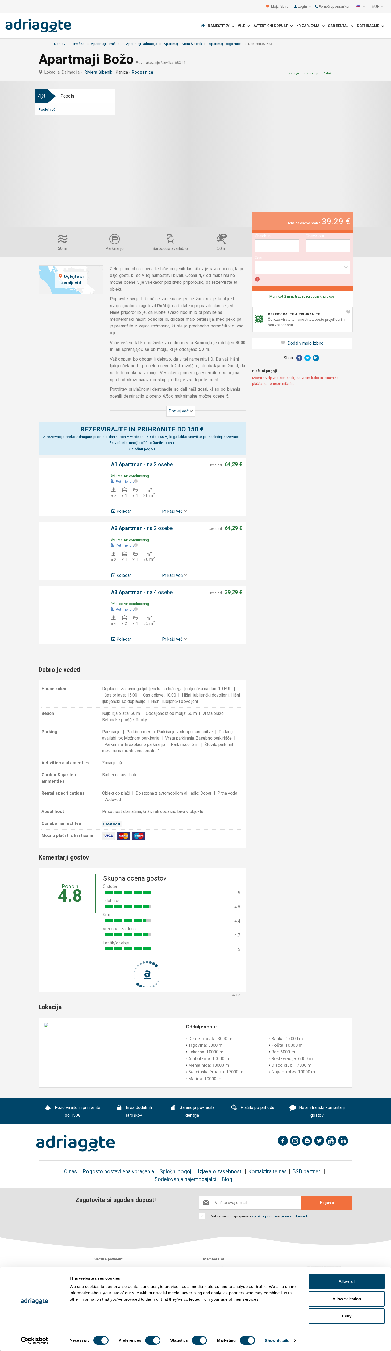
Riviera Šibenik (99, 72)
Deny (346, 1316)
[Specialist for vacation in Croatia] (75, 1143)
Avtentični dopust (271, 26)
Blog (227, 1179)
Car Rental (339, 26)
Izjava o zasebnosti (220, 1172)
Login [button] (302, 7)
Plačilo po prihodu (256, 1107)
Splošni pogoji (176, 1172)
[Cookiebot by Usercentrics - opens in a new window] (34, 1341)
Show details (277, 1340)
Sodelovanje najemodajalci (185, 1179)
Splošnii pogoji (142, 449)
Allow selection (346, 1298)
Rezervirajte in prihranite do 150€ (77, 1111)
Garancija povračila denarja (196, 1111)
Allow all (347, 1281)
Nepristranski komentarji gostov (321, 1111)
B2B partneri (306, 1172)
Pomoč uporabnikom (334, 7)
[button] (360, 6)
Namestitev (220, 26)
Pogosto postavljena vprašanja (118, 1172)
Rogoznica (143, 72)
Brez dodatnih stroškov (138, 1111)
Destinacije (369, 26)
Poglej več (47, 109)
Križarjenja (309, 26)
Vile (242, 26)
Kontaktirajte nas (267, 1172)
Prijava (327, 1202)
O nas (70, 1172)
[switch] (152, 1340)
